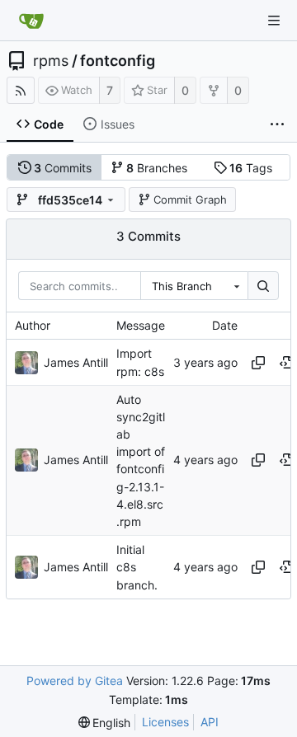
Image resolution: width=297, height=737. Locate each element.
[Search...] (263, 286)
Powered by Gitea (74, 681)
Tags (250, 168)
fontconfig (117, 61)
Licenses (165, 722)
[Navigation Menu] (274, 20)
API (209, 722)
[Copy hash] (258, 362)
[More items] (277, 124)
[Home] (31, 20)
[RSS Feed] (21, 90)
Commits (63, 168)
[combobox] (194, 286)
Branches (156, 168)
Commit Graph (190, 199)
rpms (50, 61)
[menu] (104, 723)
